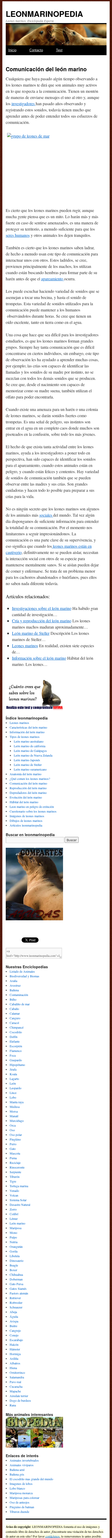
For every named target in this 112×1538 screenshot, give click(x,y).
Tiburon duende (19, 1511)
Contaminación (19, 995)
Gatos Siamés (18, 1288)
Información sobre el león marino (39, 658)
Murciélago (17, 1121)
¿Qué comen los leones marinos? (30, 779)
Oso (12, 1130)
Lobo (13, 1097)
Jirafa (13, 1069)
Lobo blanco (17, 1488)
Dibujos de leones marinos (26, 820)
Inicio (12, 50)
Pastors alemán (19, 1293)
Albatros (15, 1363)
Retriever (15, 1298)
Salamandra (17, 1377)
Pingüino (15, 1139)
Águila (14, 1316)
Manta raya (16, 1102)
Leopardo (15, 1088)
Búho (13, 999)
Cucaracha (16, 1386)
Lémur (14, 1218)
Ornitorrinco (17, 1372)
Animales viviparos (22, 1465)
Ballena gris (17, 1474)
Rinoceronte (17, 1167)
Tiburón (15, 1176)
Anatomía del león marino (25, 774)
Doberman (16, 1279)
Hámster (15, 1349)
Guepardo (16, 1060)
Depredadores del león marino (28, 793)
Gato (13, 1149)
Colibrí (14, 1214)
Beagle (14, 1265)
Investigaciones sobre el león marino (41, 608)
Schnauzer (16, 1307)
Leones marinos (25, 645)
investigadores (23, 103)
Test (59, 50)
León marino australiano (28, 741)
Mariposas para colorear (24, 1498)
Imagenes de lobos (21, 1484)
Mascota (15, 1153)
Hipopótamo (17, 1065)
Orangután (16, 1246)
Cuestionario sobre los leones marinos (33, 811)
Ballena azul (17, 1470)
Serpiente (15, 1172)
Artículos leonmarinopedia (26, 825)
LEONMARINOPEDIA (44, 13)
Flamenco (16, 1051)
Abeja (13, 1312)
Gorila (13, 1251)
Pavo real (15, 1382)
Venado (14, 1190)
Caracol (14, 1023)
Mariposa (15, 1228)
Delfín (13, 1037)
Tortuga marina (19, 1186)
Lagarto (14, 1079)
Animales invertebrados (24, 1460)
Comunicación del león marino (28, 783)
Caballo (14, 1009)
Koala (13, 1074)
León (13, 1083)
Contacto (36, 50)
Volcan (14, 1195)
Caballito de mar (20, 1004)
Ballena (14, 990)
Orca (13, 1125)
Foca (13, 1055)
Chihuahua (16, 1274)
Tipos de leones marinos (25, 737)
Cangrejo (15, 1330)
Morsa (14, 1111)
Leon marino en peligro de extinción (32, 806)
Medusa (15, 1107)
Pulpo (13, 1237)
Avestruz (15, 985)
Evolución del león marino (26, 797)
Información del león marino (27, 732)
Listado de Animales (22, 971)
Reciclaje (15, 1162)
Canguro (15, 1018)
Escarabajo (16, 1340)
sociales (46, 515)
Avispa (14, 1321)
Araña (13, 981)
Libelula (15, 1256)
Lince (13, 1093)
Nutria (13, 1242)
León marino (17, 1223)
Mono (13, 1232)
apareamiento (52, 278)
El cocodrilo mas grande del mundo (31, 1479)
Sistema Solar (18, 1200)
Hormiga (15, 1354)
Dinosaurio (16, 1260)
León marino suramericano (30, 769)
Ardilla (14, 1358)
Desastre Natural (20, 1204)
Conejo (14, 1335)
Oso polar (16, 1135)
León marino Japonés (27, 760)
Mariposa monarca (21, 1493)
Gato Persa (16, 1284)
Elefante (15, 1041)
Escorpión (16, 1046)
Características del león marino (28, 727)
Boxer (13, 1270)
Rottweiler (16, 1302)
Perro (13, 1144)
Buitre (13, 1326)
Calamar (15, 1013)
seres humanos (18, 235)
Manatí (14, 1116)
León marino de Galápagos (30, 751)
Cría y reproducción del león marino (41, 620)
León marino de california (29, 746)
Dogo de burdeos (20, 1400)
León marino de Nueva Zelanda (33, 755)
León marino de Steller (30, 633)
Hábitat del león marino (24, 802)
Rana (13, 1405)
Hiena (13, 1368)
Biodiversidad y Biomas (24, 976)
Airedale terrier (19, 1396)
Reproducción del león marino (28, 788)
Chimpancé (16, 1027)
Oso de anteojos (19, 1502)
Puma (13, 1158)
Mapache (15, 1391)
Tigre (13, 1181)
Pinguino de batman (22, 1507)
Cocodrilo (16, 1032)
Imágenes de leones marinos (27, 816)
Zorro (13, 1209)
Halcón (14, 1344)
